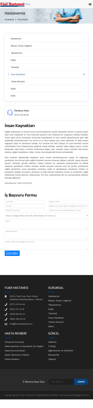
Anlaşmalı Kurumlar (14, 342)
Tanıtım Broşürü (18, 81)
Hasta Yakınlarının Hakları (17, 355)
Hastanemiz (16, 38)
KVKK (13, 96)
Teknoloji (15, 67)
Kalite (13, 60)
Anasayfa (9, 19)
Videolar (52, 359)
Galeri (13, 88)
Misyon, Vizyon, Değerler (21, 46)
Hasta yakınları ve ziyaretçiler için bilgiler (24, 346)
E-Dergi (51, 346)
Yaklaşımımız (16, 53)
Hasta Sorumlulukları (15, 350)
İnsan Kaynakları (18, 74)
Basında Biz (53, 355)
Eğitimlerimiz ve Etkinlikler (60, 350)
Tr (25, 4)
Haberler (52, 342)
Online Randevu (12, 359)
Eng (28, 4)
